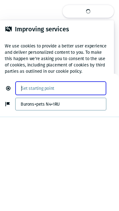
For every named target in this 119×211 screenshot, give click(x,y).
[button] (11, 88)
